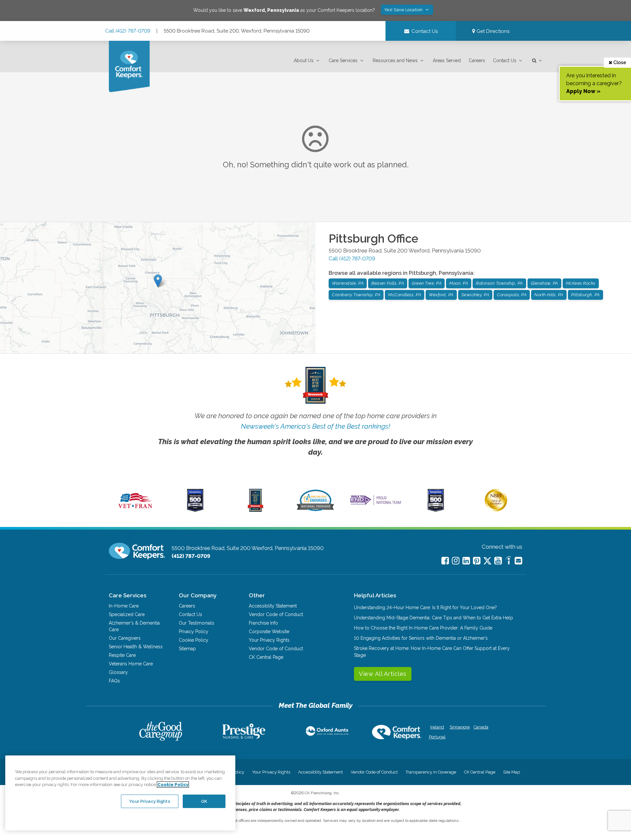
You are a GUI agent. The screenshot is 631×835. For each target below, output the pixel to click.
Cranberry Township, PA (356, 294)
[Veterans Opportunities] (135, 510)
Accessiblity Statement (273, 605)
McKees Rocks (581, 283)
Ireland (437, 727)
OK (204, 801)
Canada (481, 727)
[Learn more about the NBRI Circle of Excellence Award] (495, 510)
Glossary (118, 672)
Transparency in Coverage (431, 772)
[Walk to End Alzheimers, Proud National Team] (375, 505)
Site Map (511, 772)
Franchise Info (263, 623)
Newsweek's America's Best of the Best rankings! (315, 426)
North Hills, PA (548, 294)
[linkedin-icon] (466, 561)
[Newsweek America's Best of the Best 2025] (255, 510)
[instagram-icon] (455, 561)
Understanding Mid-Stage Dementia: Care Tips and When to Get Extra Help (433, 617)
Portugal (437, 736)
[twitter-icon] (487, 561)
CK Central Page (266, 657)
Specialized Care (127, 614)
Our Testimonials (196, 623)
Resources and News (395, 60)
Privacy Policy (193, 631)
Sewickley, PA (475, 294)
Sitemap (187, 648)
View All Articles (383, 673)
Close (619, 62)
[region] (120, 792)
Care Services (343, 60)
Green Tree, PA (426, 283)
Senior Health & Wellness (136, 646)
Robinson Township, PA (499, 283)
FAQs (114, 680)
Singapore (459, 727)
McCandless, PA (404, 294)
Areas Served (447, 60)
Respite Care (122, 655)
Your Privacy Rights (269, 640)
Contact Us (504, 60)
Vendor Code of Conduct (276, 614)
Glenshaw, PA (544, 283)
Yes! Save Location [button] (404, 9)
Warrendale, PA (347, 283)
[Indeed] (508, 561)
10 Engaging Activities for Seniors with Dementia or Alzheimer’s (421, 638)
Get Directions (492, 31)
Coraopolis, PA (511, 294)
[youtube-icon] (498, 561)
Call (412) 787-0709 (127, 31)
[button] (307, 60)
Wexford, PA (441, 294)
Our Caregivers (125, 638)
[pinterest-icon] (476, 561)
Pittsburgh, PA (585, 294)
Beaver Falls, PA (387, 283)
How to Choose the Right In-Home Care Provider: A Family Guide (423, 628)
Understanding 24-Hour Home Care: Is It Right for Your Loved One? (425, 607)
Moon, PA (458, 283)
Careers (477, 60)
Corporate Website (269, 631)
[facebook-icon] (445, 561)
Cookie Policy (193, 640)
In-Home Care (124, 605)
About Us (304, 60)
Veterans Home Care (131, 663)
